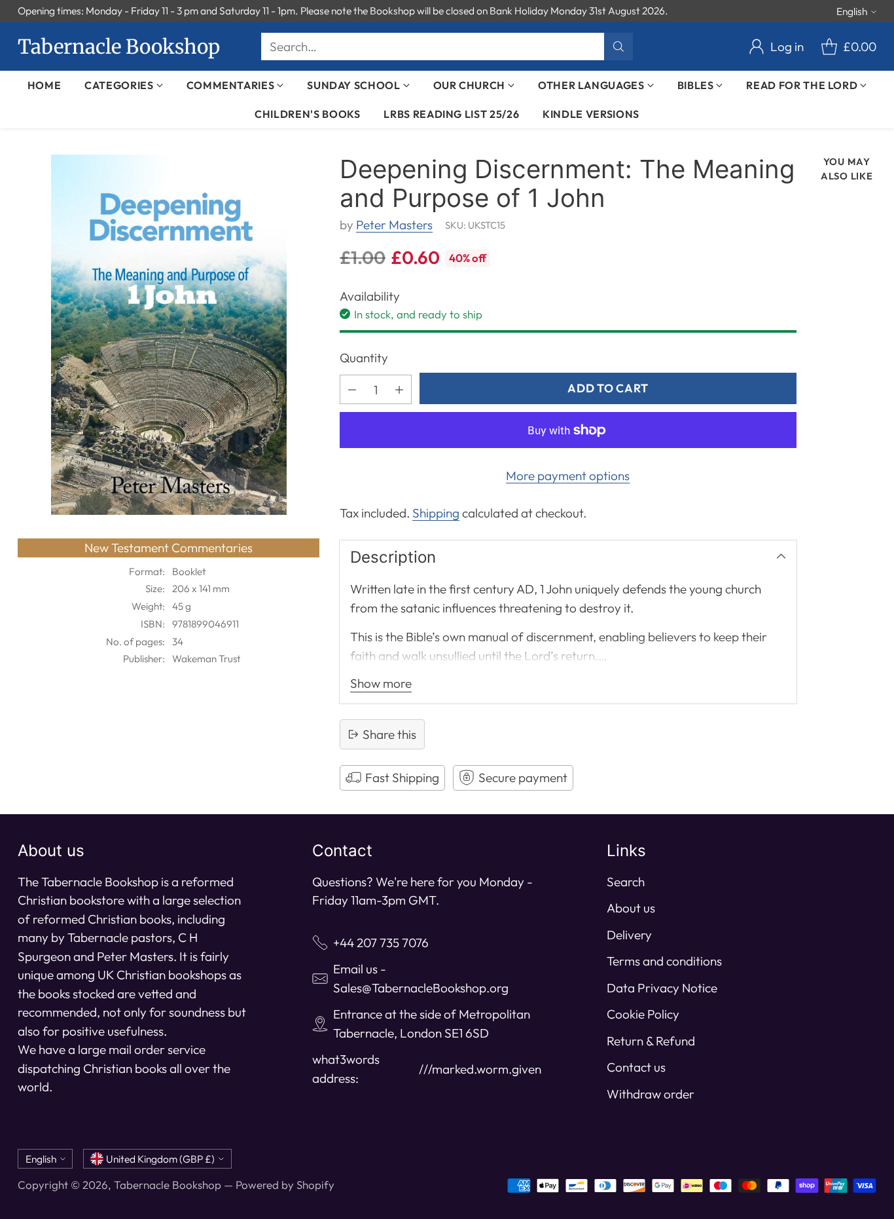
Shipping (435, 513)
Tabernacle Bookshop (167, 1184)
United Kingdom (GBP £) (160, 1158)
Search (626, 882)
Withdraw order (650, 1094)
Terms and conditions (664, 961)
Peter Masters (394, 225)
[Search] (618, 46)
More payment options (568, 475)
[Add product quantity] (399, 389)
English (851, 11)
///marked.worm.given (480, 1069)
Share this (389, 734)
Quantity (364, 358)
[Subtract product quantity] (352, 389)
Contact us (636, 1067)
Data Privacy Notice (662, 988)
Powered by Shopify (285, 1184)
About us (631, 908)
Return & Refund (651, 1041)
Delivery (629, 935)
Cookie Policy (643, 1014)
